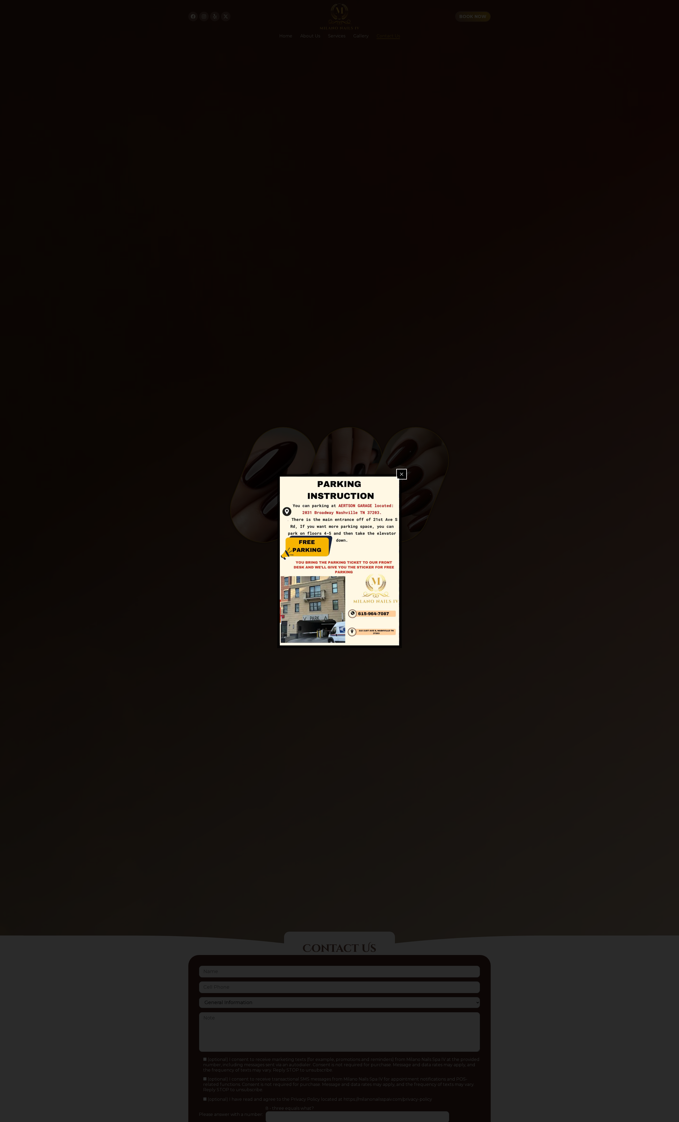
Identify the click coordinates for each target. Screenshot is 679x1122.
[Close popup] (401, 474)
